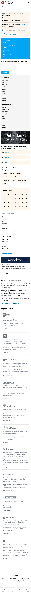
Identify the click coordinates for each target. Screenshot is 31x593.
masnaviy (4, 226)
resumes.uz (18, 565)
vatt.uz (7, 565)
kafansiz (4, 228)
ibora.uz (5, 563)
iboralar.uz (12, 565)
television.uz (25, 563)
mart (3, 221)
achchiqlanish (8, 177)
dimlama (4, 94)
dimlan (4, 96)
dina (3, 118)
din (3, 116)
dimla (3, 91)
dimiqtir (4, 89)
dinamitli (4, 127)
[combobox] (15, 6)
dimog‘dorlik (5, 114)
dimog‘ (4, 107)
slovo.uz (19, 563)
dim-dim (4, 84)
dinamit (4, 125)
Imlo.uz (25, 297)
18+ (24, 581)
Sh (23, 207)
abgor (5, 173)
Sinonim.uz (24, 24)
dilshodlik (5, 80)
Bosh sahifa (3, 10)
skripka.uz (14, 563)
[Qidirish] (28, 6)
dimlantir (4, 98)
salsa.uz (9, 563)
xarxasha (4, 223)
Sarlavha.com (11, 298)
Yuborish (4, 72)
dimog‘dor (5, 111)
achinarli (6, 180)
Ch (26, 207)
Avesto (12, 173)
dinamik (4, 121)
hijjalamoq (5, 241)
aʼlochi (13, 180)
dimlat (4, 100)
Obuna (8, 581)
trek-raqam (5, 244)
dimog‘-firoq (5, 109)
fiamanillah (5, 239)
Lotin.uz (4, 31)
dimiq (3, 87)
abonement (18, 177)
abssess (19, 173)
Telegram (15, 575)
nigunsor (4, 251)
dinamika (4, 123)
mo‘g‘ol (4, 246)
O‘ (15, 207)
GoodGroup (15, 581)
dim (3, 82)
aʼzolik (5, 183)
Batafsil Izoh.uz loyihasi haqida (10, 303)
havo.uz (23, 565)
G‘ (19, 207)
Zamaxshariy (22, 180)
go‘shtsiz (4, 219)
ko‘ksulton (5, 217)
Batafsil (6, 273)
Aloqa (15, 573)
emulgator (5, 248)
